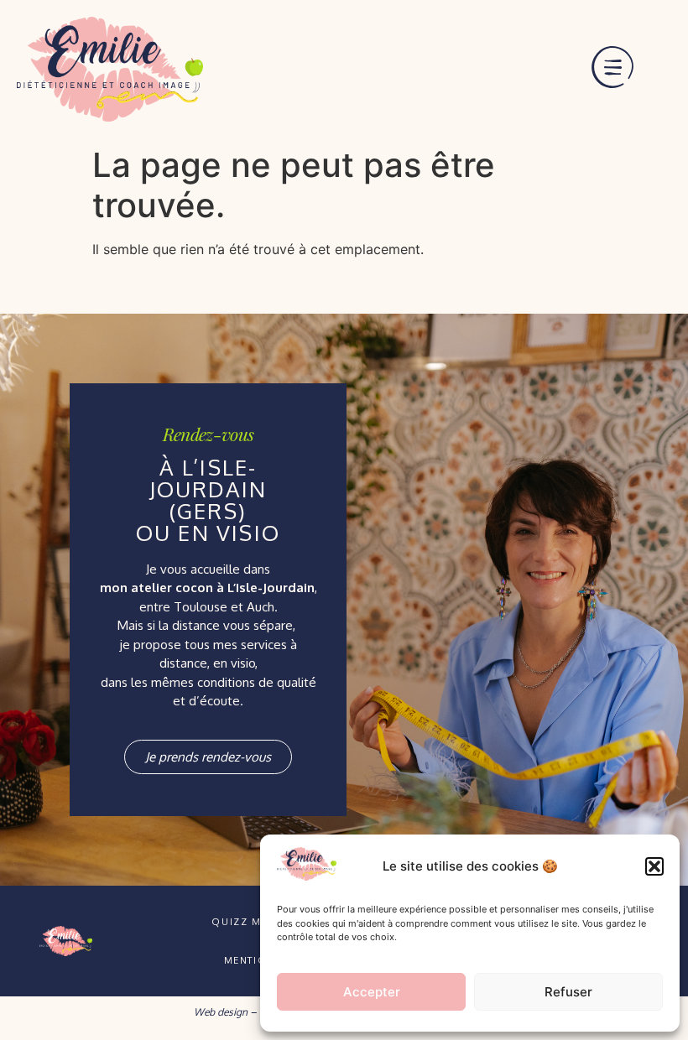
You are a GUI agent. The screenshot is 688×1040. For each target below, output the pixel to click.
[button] (654, 866)
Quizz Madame (255, 922)
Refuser (568, 992)
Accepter (371, 992)
